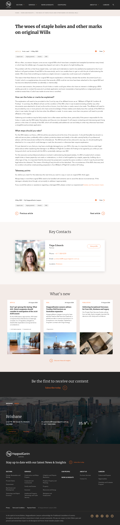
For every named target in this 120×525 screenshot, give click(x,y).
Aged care (20, 56)
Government (10, 484)
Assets (39, 56)
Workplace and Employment (47, 494)
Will (46, 56)
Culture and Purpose (104, 475)
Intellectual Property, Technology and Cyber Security (31, 495)
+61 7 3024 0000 (49, 424)
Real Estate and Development (10, 489)
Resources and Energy (49, 490)
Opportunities (102, 479)
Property (45, 486)
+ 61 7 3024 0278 (60, 253)
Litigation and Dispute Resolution (49, 476)
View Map (26, 431)
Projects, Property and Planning (49, 482)
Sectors (9, 472)
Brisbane (59, 264)
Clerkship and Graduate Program (105, 483)
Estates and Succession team (93, 185)
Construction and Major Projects (32, 476)
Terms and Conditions (18, 507)
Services (28, 472)
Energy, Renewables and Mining (13, 476)
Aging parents (30, 56)
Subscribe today (53, 387)
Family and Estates (30, 486)
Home (17, 13)
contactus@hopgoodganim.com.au (55, 422)
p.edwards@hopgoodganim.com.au (66, 259)
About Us (83, 472)
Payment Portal (31, 507)
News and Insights (27, 13)
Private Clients (10, 481)
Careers (101, 472)
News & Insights (67, 477)
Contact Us (83, 479)
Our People (65, 472)
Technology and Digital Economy (13, 494)
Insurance (27, 490)
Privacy (8, 507)
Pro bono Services (85, 475)
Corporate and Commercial (29, 482)
